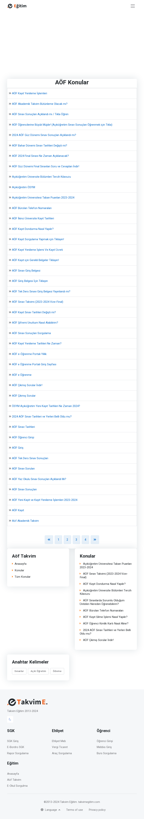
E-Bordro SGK (15, 747)
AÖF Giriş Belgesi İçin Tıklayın (30, 281)
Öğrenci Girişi (105, 741)
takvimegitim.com (89, 802)
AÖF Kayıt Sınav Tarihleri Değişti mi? (34, 312)
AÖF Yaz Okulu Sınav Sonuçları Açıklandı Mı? (39, 479)
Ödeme (57, 671)
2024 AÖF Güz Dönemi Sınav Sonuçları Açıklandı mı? (44, 135)
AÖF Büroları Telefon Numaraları (32, 208)
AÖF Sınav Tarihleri (23, 427)
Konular (19, 570)
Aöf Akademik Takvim (25, 520)
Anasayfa (20, 564)
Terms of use (74, 809)
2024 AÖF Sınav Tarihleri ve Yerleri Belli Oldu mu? (42, 416)
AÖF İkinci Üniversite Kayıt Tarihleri (33, 218)
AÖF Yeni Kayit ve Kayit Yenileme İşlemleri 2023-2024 (44, 499)
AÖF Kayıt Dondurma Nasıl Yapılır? (33, 228)
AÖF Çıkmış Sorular (24, 395)
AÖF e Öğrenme (22, 374)
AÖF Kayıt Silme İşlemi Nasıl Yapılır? (105, 617)
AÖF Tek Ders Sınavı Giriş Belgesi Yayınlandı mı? (41, 291)
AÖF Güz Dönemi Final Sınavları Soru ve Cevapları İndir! (45, 166)
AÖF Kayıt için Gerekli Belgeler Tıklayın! (35, 260)
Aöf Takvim (14, 779)
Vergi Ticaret (60, 747)
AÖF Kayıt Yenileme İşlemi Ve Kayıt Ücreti (37, 249)
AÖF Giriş (17, 447)
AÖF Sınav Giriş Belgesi (26, 270)
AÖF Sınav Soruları (23, 468)
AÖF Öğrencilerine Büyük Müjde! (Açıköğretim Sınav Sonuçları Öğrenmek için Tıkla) (62, 124)
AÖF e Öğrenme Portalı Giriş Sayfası (34, 364)
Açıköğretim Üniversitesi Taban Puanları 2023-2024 (43, 197)
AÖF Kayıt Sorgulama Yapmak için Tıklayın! (38, 239)
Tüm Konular (23, 577)
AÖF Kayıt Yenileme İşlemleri (29, 93)
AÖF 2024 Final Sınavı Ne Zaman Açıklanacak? (40, 156)
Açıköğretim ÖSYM (23, 187)
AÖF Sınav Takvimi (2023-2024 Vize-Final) (37, 301)
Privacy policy (97, 809)
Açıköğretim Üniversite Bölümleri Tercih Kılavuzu (41, 176)
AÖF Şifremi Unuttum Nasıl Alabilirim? (35, 322)
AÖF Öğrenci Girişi (23, 437)
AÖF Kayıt (18, 510)
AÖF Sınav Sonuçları (24, 489)
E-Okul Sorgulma (17, 785)
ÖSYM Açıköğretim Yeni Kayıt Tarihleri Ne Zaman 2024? (46, 406)
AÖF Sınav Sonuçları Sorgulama (31, 333)
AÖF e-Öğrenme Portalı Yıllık (29, 354)
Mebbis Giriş (104, 747)
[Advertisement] (72, 40)
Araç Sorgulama (62, 753)
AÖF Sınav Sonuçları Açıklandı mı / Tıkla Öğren (40, 114)
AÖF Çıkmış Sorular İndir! (27, 385)
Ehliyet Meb (59, 741)
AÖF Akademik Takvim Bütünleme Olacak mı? (40, 103)
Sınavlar (19, 671)
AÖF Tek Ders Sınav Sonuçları (30, 458)
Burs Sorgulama (106, 753)
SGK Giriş (13, 741)
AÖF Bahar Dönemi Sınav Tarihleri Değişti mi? (39, 145)
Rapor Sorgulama (17, 753)
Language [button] (51, 809)
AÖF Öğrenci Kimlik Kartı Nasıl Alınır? (105, 623)
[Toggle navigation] (133, 6)
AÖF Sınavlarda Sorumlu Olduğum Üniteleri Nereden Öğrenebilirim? (102, 602)
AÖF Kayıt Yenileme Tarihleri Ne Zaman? (37, 343)
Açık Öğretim (38, 671)
